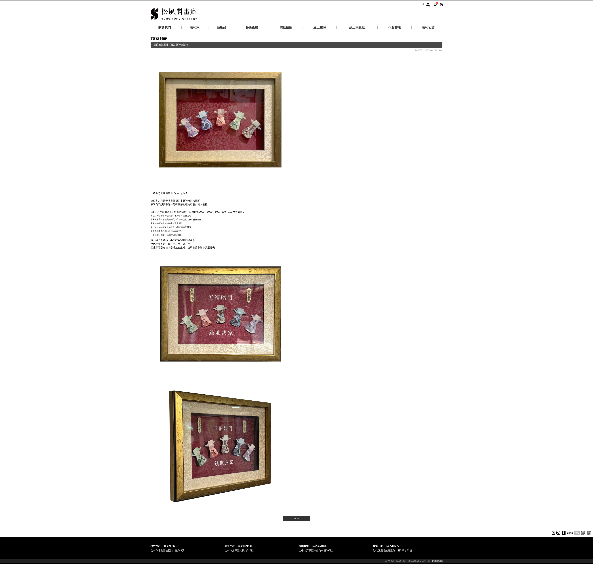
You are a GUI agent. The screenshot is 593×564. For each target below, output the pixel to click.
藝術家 (195, 27)
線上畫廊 (319, 27)
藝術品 (221, 27)
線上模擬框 (357, 27)
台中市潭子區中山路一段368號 (316, 550)
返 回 (296, 518)
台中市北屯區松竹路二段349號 (167, 550)
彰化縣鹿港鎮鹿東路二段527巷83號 (392, 550)
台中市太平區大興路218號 (239, 550)
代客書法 (394, 27)
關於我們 (164, 27)
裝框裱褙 (286, 27)
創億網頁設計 (437, 561)
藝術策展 (252, 27)
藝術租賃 (428, 27)
